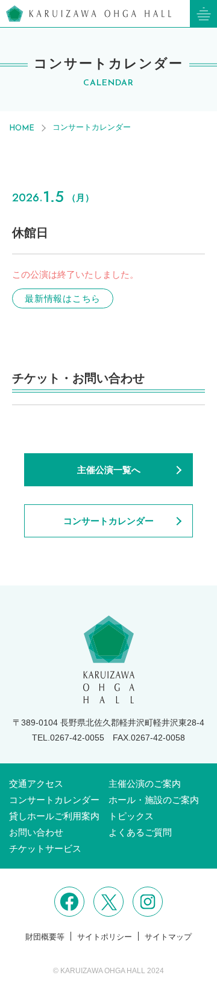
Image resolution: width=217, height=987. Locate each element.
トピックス (131, 816)
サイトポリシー (104, 936)
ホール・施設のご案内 (153, 800)
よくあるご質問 (140, 832)
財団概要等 (44, 936)
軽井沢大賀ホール (88, 13)
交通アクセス (36, 783)
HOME (21, 128)
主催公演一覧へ (108, 470)
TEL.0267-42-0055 (68, 737)
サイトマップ (168, 936)
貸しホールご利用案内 (54, 816)
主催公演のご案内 (144, 783)
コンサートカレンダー (91, 127)
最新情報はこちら (63, 298)
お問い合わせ (36, 832)
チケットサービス (45, 848)
